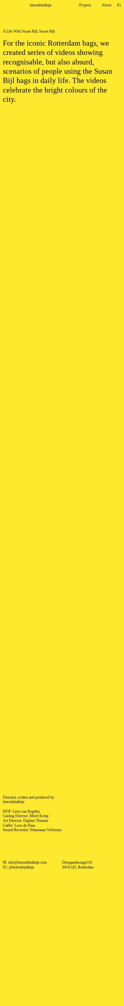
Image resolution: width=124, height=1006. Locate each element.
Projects (85, 5)
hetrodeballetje (41, 5)
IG (119, 5)
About (106, 5)
